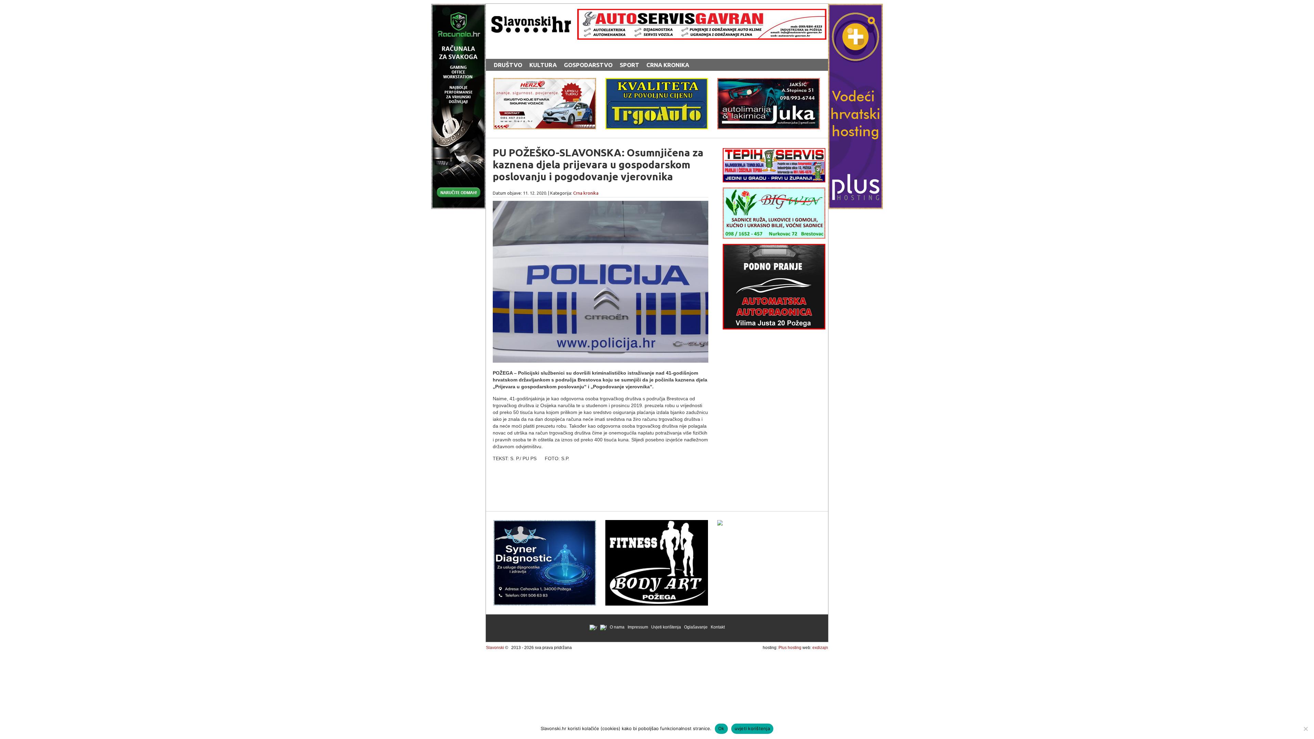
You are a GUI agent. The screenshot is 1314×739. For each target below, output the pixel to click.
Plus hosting (789, 647)
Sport (629, 65)
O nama (617, 627)
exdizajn (820, 647)
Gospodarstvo (588, 65)
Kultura (543, 65)
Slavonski (495, 647)
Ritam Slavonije (519, 52)
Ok (721, 728)
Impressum (638, 627)
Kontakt (718, 627)
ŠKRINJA (593, 52)
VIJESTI (563, 52)
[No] (1305, 728)
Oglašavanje (696, 627)
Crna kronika (667, 65)
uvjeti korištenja (752, 728)
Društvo (508, 65)
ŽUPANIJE (626, 52)
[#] (701, 38)
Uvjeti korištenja (666, 627)
